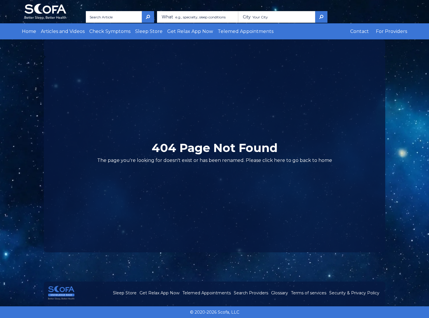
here (279, 160)
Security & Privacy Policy (354, 293)
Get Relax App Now (190, 31)
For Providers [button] (391, 31)
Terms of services (308, 293)
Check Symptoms (109, 31)
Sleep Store (149, 31)
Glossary (279, 293)
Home (29, 31)
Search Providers (251, 293)
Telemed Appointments (245, 31)
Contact (359, 31)
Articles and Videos (63, 31)
